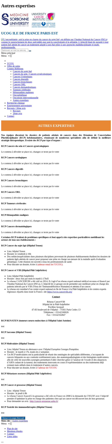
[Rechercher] (30, 50)
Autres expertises (20, 421)
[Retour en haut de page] (2, 442)
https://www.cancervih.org (59, 292)
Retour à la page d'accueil (13, 418)
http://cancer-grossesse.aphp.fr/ (44, 401)
